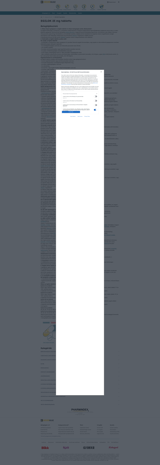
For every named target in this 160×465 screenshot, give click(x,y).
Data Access (80, 116)
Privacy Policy (87, 116)
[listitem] (80, 93)
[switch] (95, 96)
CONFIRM (71, 111)
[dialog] (80, 232)
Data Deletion (73, 116)
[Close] (101, 72)
